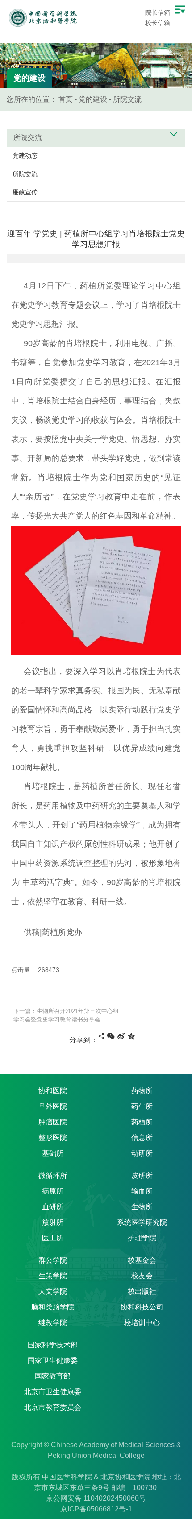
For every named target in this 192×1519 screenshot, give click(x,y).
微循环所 (52, 1175)
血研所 (52, 1206)
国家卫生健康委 (53, 1360)
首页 (65, 99)
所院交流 (127, 99)
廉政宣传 (25, 192)
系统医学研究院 (142, 1222)
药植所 (142, 1122)
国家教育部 (53, 1376)
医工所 (52, 1238)
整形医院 (52, 1137)
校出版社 (142, 1291)
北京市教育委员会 (52, 1407)
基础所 (52, 1153)
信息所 (142, 1137)
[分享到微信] (111, 1036)
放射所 (52, 1222)
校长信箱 (157, 22)
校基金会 (142, 1260)
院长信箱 (157, 12)
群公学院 (52, 1260)
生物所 (142, 1206)
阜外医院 (52, 1106)
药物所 (142, 1091)
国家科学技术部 (53, 1345)
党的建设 (93, 99)
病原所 (52, 1191)
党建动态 (25, 155)
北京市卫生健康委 (52, 1392)
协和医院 (52, 1091)
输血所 (142, 1191)
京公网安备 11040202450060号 (96, 1498)
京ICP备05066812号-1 (96, 1509)
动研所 (142, 1153)
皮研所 (142, 1175)
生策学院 (52, 1276)
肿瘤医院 (52, 1122)
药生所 (142, 1106)
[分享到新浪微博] (121, 1036)
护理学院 (142, 1238)
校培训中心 (142, 1322)
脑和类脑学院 (52, 1307)
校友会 (142, 1276)
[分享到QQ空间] (131, 1036)
